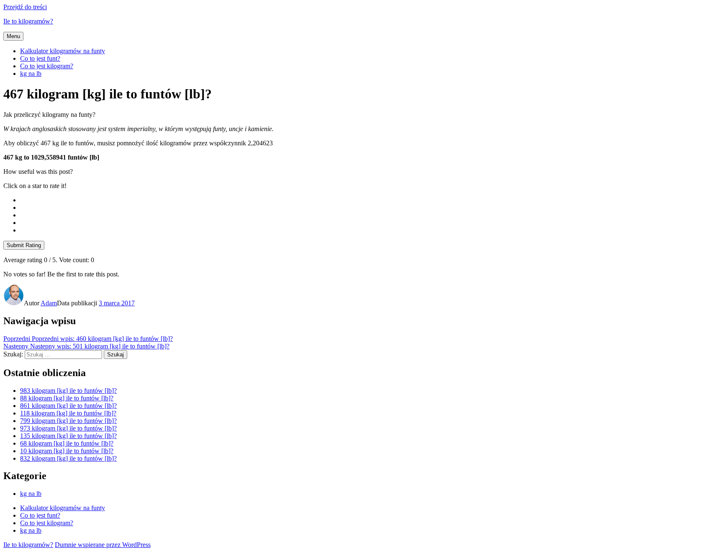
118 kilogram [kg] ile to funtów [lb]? (68, 413)
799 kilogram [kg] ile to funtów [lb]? (68, 420)
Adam (49, 303)
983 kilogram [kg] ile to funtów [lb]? (68, 390)
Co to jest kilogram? (46, 66)
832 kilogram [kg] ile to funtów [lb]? (68, 458)
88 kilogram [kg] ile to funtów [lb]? (66, 398)
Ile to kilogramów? (28, 21)
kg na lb (30, 73)
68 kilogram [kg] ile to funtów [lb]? (66, 443)
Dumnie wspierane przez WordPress (103, 544)
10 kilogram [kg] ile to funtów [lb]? (66, 450)
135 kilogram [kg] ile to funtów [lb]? (68, 435)
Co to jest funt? (40, 58)
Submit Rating (24, 245)
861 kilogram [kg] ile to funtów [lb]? (68, 405)
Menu (13, 36)
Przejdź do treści (25, 6)
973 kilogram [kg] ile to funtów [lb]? (68, 428)
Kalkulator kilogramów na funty (62, 50)
